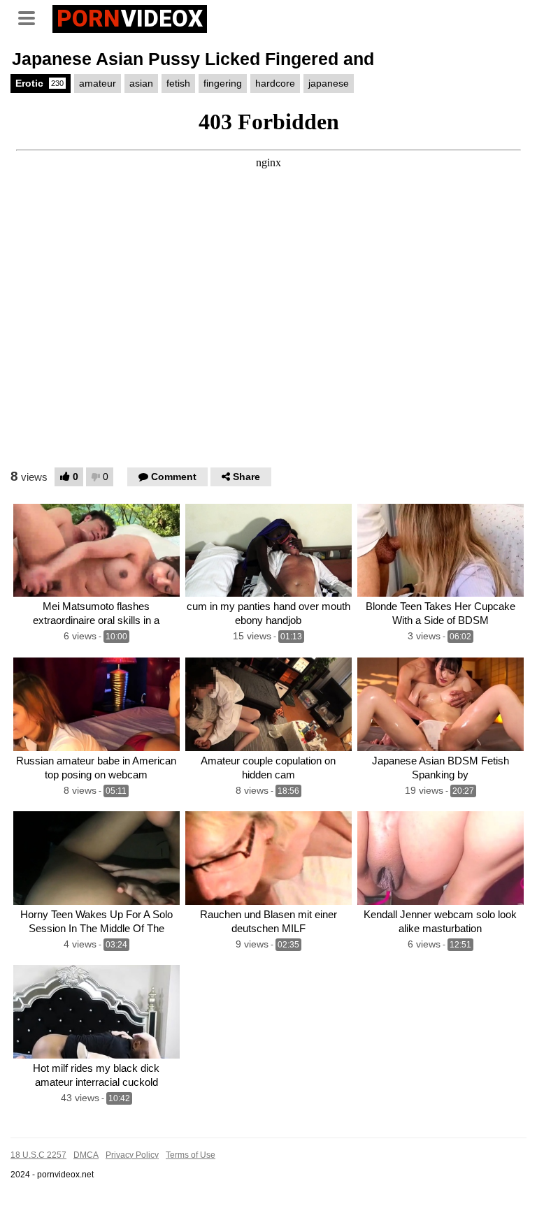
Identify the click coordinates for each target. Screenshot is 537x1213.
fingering (222, 83)
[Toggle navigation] (31, 17)
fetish (178, 83)
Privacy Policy (132, 1155)
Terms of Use (190, 1155)
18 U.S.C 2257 (38, 1155)
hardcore (275, 83)
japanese (328, 83)
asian (141, 83)
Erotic (39, 83)
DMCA (86, 1155)
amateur (97, 83)
